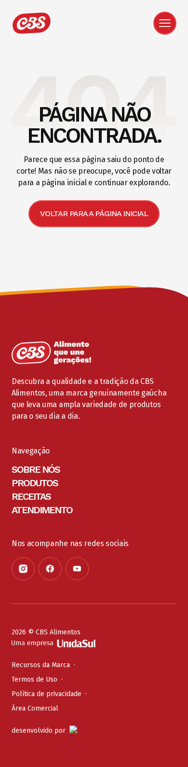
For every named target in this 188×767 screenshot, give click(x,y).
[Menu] (164, 23)
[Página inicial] (51, 352)
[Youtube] (77, 568)
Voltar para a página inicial (94, 213)
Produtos (35, 483)
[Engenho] (83, 731)
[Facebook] (50, 568)
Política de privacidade (46, 694)
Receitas (31, 496)
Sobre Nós (36, 469)
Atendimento (42, 510)
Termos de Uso (34, 679)
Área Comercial (35, 708)
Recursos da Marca (41, 665)
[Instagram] (23, 568)
